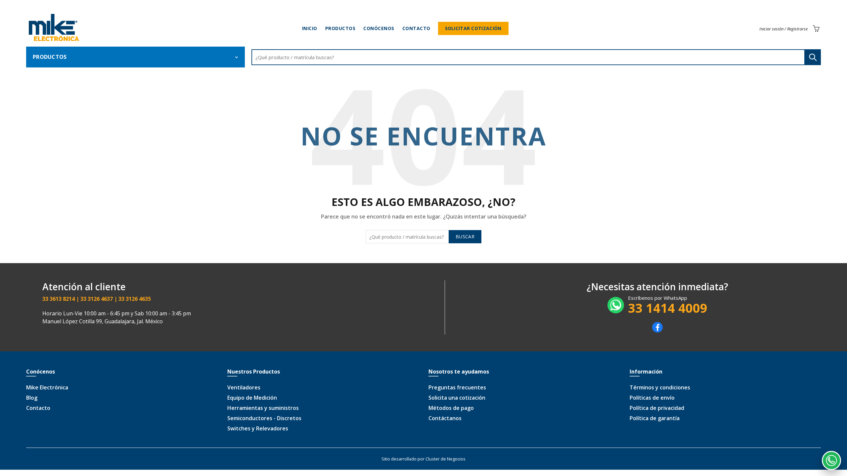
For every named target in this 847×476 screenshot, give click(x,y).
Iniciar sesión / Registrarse (783, 29)
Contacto (416, 28)
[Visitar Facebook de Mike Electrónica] (657, 330)
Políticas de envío (652, 397)
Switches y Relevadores (257, 428)
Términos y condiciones (660, 387)
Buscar (812, 57)
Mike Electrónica (47, 387)
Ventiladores (243, 387)
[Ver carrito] (816, 28)
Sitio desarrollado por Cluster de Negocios (423, 459)
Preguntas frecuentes (457, 387)
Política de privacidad (657, 408)
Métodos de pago (451, 408)
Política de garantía (655, 418)
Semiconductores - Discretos (264, 418)
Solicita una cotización (456, 397)
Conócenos (378, 28)
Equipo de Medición (252, 397)
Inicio (309, 28)
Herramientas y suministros (263, 408)
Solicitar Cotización (473, 28)
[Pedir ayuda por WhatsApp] (831, 460)
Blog (31, 397)
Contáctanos (445, 418)
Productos (340, 28)
